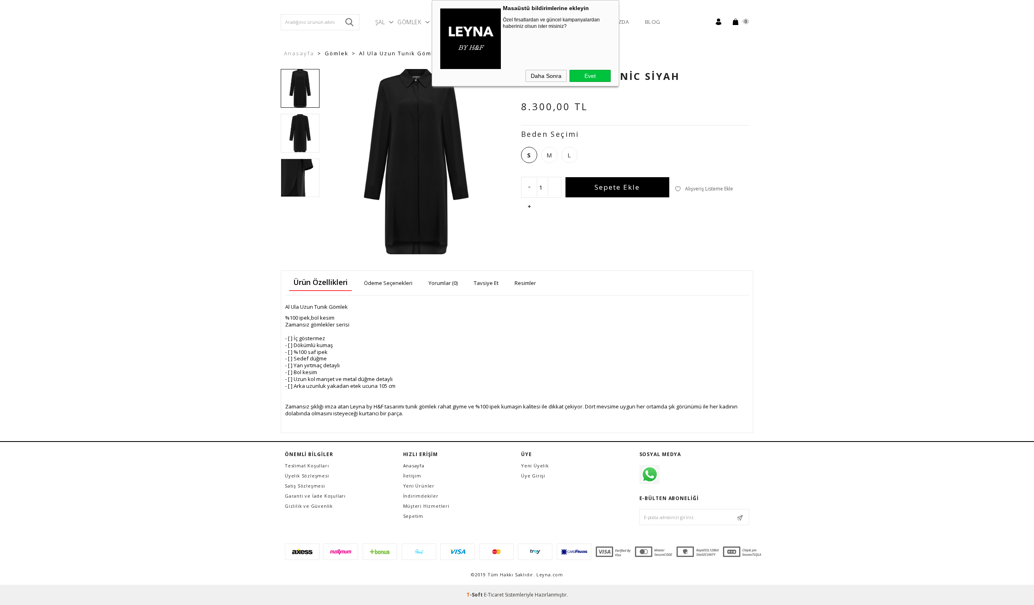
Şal (380, 22)
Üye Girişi (533, 476)
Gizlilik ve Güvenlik (309, 506)
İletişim (412, 476)
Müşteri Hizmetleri (426, 506)
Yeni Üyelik (535, 466)
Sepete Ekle (617, 187)
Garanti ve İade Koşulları (315, 496)
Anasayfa (414, 466)
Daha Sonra (546, 76)
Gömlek (409, 22)
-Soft (475, 594)
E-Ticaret (494, 594)
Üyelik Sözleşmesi (307, 476)
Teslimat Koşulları (307, 466)
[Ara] (349, 22)
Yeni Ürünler (419, 486)
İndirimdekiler (421, 496)
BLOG (652, 21)
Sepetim (413, 516)
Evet (590, 76)
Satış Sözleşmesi (305, 486)
